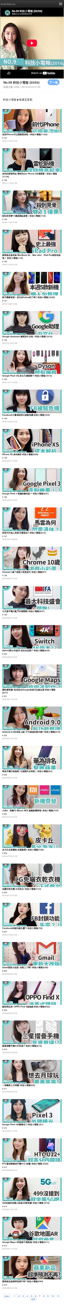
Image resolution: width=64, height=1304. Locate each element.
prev (7, 1295)
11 (58, 1295)
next (33, 1298)
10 (52, 1295)
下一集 (53, 82)
